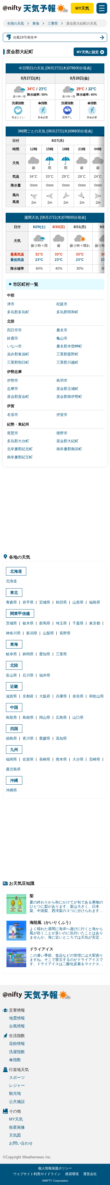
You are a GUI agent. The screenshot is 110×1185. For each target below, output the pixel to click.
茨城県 (11, 623)
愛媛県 (44, 738)
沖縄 (14, 780)
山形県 (77, 602)
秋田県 (61, 602)
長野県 (65, 633)
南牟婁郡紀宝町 (20, 457)
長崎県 (44, 759)
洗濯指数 (17, 1051)
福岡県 (11, 759)
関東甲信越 (20, 613)
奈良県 (77, 696)
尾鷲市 (12, 433)
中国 (14, 707)
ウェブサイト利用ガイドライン (37, 1174)
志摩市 (12, 389)
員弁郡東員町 (18, 354)
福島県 (94, 602)
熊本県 (61, 759)
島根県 (28, 717)
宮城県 (44, 602)
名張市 (12, 415)
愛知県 (44, 654)
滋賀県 (11, 696)
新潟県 (31, 633)
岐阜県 (11, 654)
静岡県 (28, 654)
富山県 (11, 675)
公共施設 (17, 1101)
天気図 (15, 1135)
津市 (10, 304)
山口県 (77, 717)
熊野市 (61, 433)
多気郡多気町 (18, 312)
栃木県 (28, 623)
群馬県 (44, 623)
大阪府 (44, 696)
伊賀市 (61, 415)
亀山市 (61, 338)
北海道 (16, 571)
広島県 (61, 717)
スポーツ (17, 1077)
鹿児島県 (13, 769)
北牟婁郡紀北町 (20, 449)
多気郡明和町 (67, 312)
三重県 (53, 23)
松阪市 (61, 304)
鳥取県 (11, 717)
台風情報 (17, 1026)
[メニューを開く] (101, 8)
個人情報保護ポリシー (55, 1168)
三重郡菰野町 (67, 354)
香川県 (28, 738)
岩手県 (28, 602)
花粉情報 (17, 1043)
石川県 (28, 675)
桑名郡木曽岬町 (69, 346)
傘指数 (15, 1059)
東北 (14, 592)
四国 (14, 728)
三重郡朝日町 (18, 362)
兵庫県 (61, 696)
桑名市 (61, 330)
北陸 (14, 665)
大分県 (77, 759)
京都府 (28, 696)
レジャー (17, 1085)
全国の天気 (15, 23)
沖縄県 (11, 790)
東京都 (94, 623)
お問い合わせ (21, 1143)
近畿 (14, 686)
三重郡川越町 (67, 362)
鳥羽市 (61, 380)
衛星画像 (17, 1127)
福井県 (44, 675)
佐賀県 (28, 759)
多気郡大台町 (18, 441)
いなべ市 (14, 346)
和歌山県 (96, 696)
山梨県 (48, 633)
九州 (14, 749)
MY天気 (82, 8)
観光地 (15, 1093)
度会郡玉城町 (67, 389)
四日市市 (14, 330)
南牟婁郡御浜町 (69, 449)
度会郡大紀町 (67, 441)
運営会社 (90, 1174)
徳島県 (11, 738)
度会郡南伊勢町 (69, 396)
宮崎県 (94, 759)
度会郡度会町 (18, 396)
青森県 (11, 602)
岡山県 (44, 717)
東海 (35, 23)
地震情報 (17, 1018)
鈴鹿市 (12, 338)
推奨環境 (72, 1174)
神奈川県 (13, 633)
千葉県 (77, 623)
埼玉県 (61, 623)
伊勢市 (12, 380)
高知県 (61, 738)
